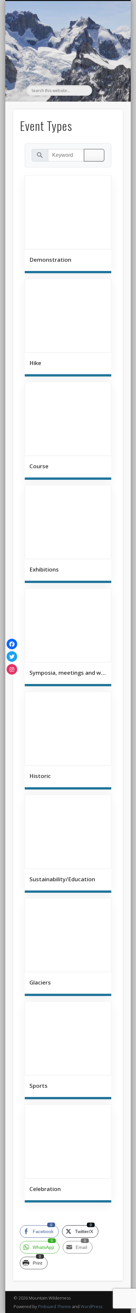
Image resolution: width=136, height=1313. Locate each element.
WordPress (91, 1306)
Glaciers (40, 982)
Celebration (45, 1189)
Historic (40, 776)
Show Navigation (106, 60)
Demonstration (50, 259)
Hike (35, 363)
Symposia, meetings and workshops (68, 672)
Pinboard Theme (54, 1306)
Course (39, 466)
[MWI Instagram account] (12, 669)
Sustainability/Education (62, 879)
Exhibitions (44, 569)
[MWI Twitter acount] (12, 656)
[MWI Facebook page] (12, 644)
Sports (38, 1085)
